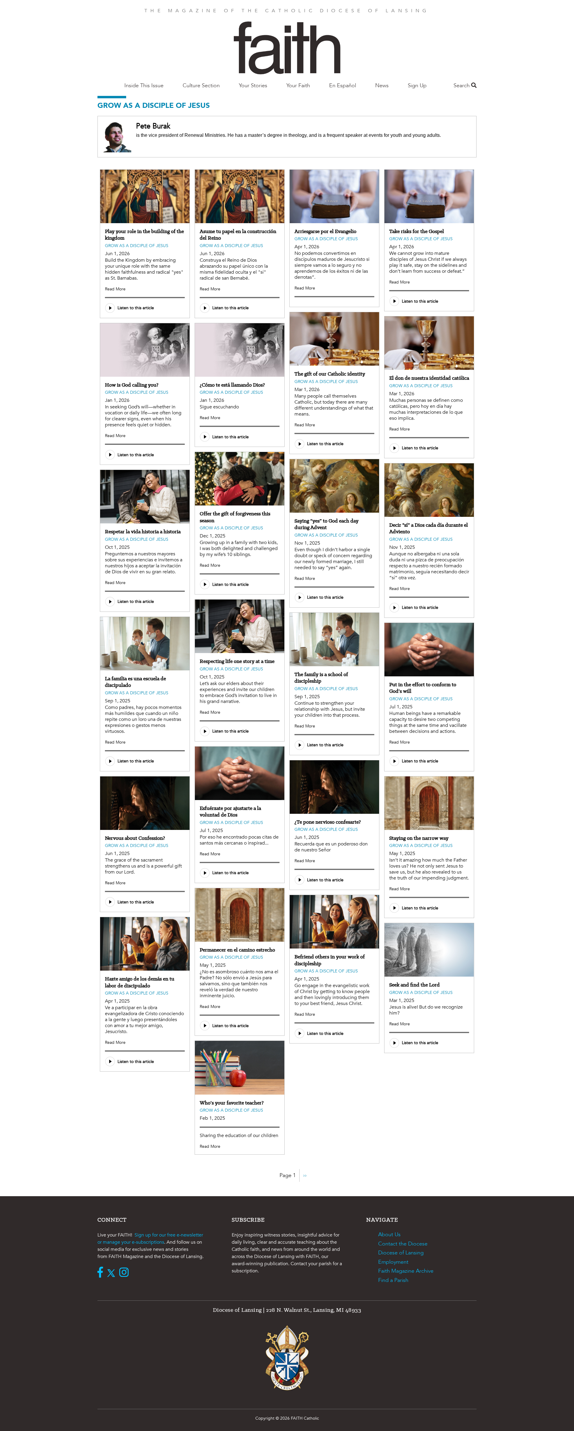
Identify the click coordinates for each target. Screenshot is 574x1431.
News (382, 85)
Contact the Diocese (403, 1244)
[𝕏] (112, 1273)
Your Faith (298, 85)
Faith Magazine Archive (405, 1271)
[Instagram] (125, 1273)
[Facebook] (101, 1273)
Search (462, 85)
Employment (393, 1262)
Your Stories (253, 85)
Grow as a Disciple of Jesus (136, 246)
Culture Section (201, 85)
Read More (115, 289)
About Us (389, 1234)
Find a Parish (393, 1280)
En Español (342, 85)
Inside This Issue (144, 85)
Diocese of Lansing (401, 1253)
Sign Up (417, 85)
